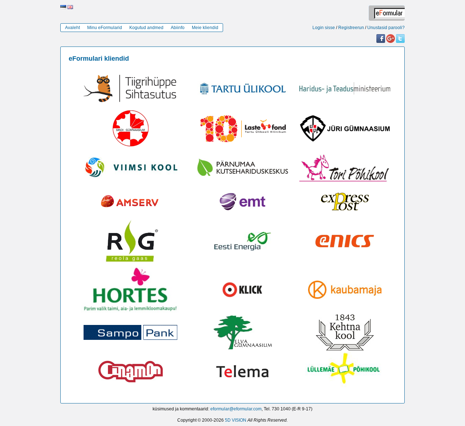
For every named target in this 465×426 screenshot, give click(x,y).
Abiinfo (178, 27)
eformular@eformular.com (236, 408)
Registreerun (351, 27)
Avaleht (72, 27)
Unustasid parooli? (386, 27)
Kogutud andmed (146, 27)
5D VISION (235, 420)
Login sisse (323, 27)
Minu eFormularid (104, 27)
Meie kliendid (205, 27)
